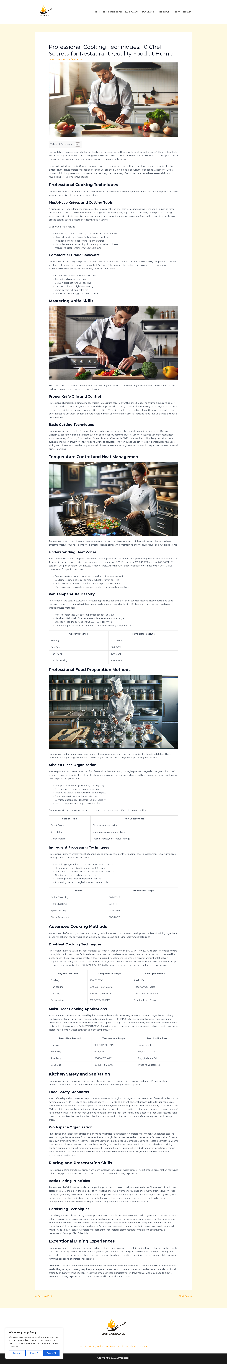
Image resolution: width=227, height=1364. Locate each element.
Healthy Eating (147, 12)
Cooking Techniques (112, 12)
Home (97, 12)
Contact (187, 12)
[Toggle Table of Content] (76, 144)
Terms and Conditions (116, 1346)
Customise (17, 1353)
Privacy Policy (96, 1346)
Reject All (34, 1353)
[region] (34, 1343)
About (177, 12)
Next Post (185, 1296)
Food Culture (164, 12)
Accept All (51, 1353)
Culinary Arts (131, 12)
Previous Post (43, 1296)
